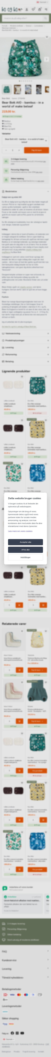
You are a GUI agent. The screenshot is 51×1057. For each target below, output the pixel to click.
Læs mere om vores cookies (20, 531)
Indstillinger (25, 557)
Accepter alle (25, 542)
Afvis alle (25, 549)
